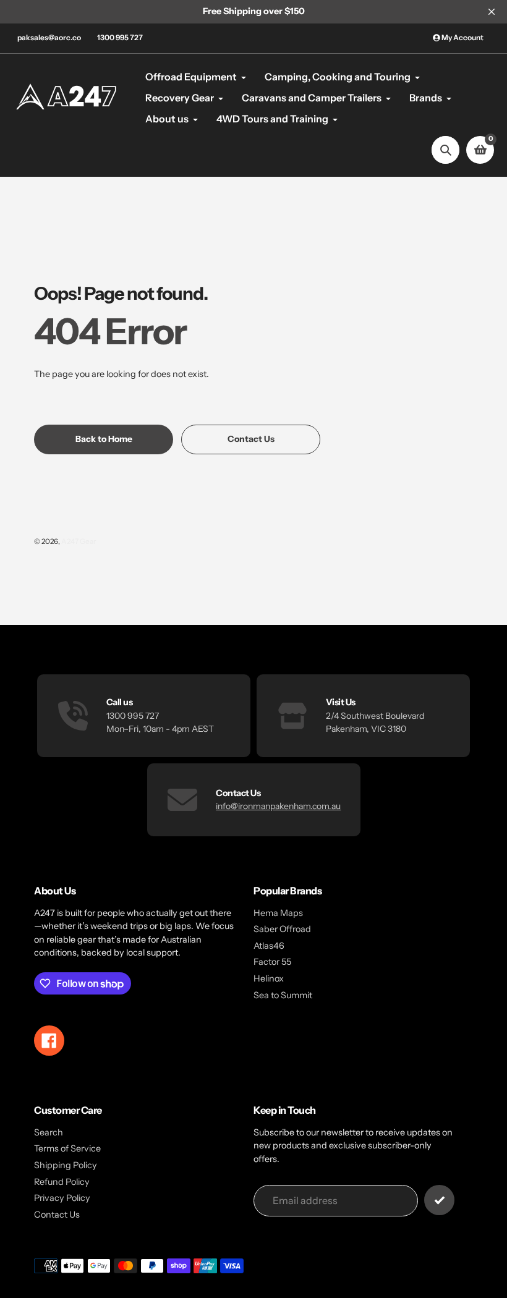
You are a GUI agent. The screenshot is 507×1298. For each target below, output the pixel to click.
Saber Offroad (282, 929)
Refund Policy (62, 1181)
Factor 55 (272, 961)
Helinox (269, 978)
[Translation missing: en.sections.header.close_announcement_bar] (491, 12)
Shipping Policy (65, 1165)
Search (48, 1132)
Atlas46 (269, 945)
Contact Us (57, 1214)
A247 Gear (78, 541)
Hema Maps (278, 912)
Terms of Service (67, 1148)
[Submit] (439, 1200)
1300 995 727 (120, 37)
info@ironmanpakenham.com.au (278, 806)
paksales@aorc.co (49, 37)
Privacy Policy (62, 1197)
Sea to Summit (283, 995)
